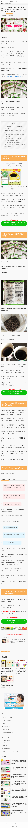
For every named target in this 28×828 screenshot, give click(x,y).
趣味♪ (5, 745)
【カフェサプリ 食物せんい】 (14, 76)
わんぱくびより (14, 1)
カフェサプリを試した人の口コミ (12, 138)
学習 (4, 723)
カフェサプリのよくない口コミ (14, 142)
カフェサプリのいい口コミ (13, 140)
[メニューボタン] (26, 1)
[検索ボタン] (1, 1)
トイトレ (6, 737)
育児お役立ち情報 (8, 732)
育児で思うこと (7, 742)
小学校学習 (6, 726)
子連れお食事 (6, 740)
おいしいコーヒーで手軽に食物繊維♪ (14, 392)
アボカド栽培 (6, 748)
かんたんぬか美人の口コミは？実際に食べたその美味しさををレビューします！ (17, 641)
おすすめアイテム (8, 734)
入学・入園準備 (7, 720)
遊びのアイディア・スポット (10, 751)
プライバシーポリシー (10, 823)
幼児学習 (6, 729)
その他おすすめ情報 (10, 13)
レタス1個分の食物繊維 (14, 223)
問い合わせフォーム (18, 823)
